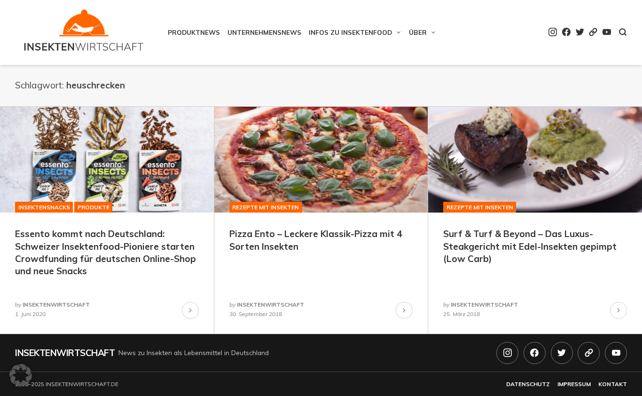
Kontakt (612, 384)
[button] (20, 375)
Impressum (574, 384)
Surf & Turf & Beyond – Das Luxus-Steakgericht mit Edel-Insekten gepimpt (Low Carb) (530, 246)
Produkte (94, 207)
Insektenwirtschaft (65, 352)
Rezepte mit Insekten (265, 207)
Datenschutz (528, 384)
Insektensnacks (44, 207)
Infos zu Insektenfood (350, 32)
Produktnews (194, 32)
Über (418, 32)
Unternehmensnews (264, 32)
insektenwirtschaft (56, 304)
